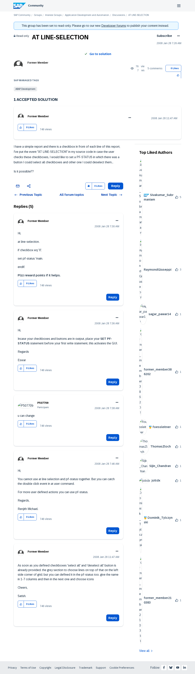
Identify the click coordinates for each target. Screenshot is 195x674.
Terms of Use (28, 667)
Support (101, 667)
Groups (38, 15)
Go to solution (100, 54)
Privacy (12, 667)
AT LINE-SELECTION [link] (138, 15)
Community (35, 5)
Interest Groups (53, 15)
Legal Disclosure (65, 667)
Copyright (45, 667)
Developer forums (113, 25)
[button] (178, 75)
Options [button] (178, 36)
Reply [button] (115, 186)
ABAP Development (25, 89)
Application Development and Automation (87, 15)
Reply (112, 297)
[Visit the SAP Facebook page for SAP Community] (163, 667)
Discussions (118, 15)
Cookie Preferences (121, 667)
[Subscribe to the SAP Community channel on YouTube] (177, 667)
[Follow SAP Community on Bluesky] (170, 667)
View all (144, 650)
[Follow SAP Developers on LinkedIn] (184, 667)
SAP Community (22, 15)
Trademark (85, 667)
